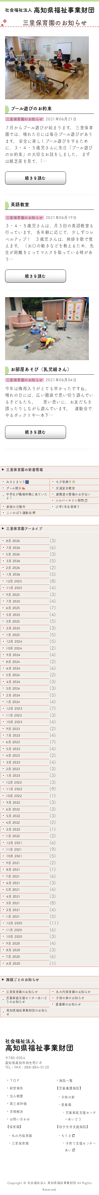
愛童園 (66, 1104)
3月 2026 (13, 560)
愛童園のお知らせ (68, 1004)
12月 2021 (14, 842)
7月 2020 (13, 956)
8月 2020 (13, 949)
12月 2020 (14, 923)
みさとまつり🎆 (17, 481)
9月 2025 (13, 594)
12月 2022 (14, 782)
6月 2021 (13, 882)
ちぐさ (66, 1135)
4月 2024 (13, 681)
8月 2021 (13, 869)
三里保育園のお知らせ (22, 991)
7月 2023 (13, 735)
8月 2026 (13, 540)
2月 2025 (13, 628)
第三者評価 (18, 1103)
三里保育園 (20, 1143)
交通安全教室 (65, 488)
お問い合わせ (20, 1119)
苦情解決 (16, 1111)
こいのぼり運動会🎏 (21, 512)
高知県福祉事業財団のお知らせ (27, 1012)
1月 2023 (13, 775)
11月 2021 (14, 849)
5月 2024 (13, 674)
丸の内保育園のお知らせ (73, 991)
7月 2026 (13, 547)
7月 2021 (13, 876)
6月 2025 (13, 607)
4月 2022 (13, 822)
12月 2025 (14, 581)
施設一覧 (66, 1080)
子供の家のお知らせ (70, 997)
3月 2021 (13, 902)
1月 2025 (13, 634)
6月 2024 (13, 668)
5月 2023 (13, 748)
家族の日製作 (15, 506)
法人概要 (16, 1096)
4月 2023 (13, 755)
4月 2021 (13, 896)
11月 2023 (14, 715)
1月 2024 (13, 701)
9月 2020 (13, 943)
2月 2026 (13, 567)
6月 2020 (13, 963)
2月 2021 (13, 909)
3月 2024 (13, 688)
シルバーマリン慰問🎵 (72, 500)
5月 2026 (13, 554)
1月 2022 (13, 835)
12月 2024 (14, 641)
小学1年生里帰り (68, 506)
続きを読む (35, 178)
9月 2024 (13, 654)
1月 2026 (13, 574)
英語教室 (20, 204)
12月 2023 (14, 708)
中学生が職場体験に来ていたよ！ (26, 496)
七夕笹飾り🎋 (66, 481)
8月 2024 (13, 661)
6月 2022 (13, 809)
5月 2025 (13, 614)
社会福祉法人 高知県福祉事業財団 (51, 1182)
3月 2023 (13, 762)
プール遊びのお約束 (31, 108)
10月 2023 (14, 721)
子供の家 (68, 1097)
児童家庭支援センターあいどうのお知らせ (26, 999)
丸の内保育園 (22, 1135)
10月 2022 (14, 795)
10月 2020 (14, 936)
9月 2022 (13, 802)
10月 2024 (14, 648)
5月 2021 (13, 889)
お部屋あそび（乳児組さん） (41, 369)
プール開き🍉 (15, 488)
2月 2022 (13, 829)
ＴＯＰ (15, 1080)
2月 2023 (13, 768)
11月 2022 (14, 788)
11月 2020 (14, 929)
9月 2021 (13, 862)
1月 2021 (13, 916)
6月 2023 (13, 741)
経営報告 (16, 1088)
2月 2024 (13, 695)
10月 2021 (14, 855)
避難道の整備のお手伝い (73, 494)
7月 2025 (13, 601)
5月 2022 (13, 815)
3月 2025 (13, 621)
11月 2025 (14, 587)
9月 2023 (13, 728)
